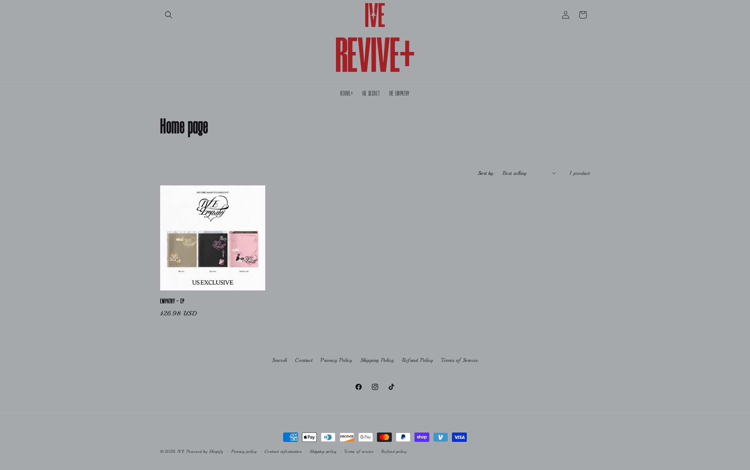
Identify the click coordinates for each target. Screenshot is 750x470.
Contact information (283, 451)
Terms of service (358, 451)
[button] (168, 14)
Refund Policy (417, 360)
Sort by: (486, 173)
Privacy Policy (336, 360)
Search (279, 360)
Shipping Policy (377, 360)
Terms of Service (459, 360)
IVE (181, 451)
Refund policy (394, 451)
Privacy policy (244, 451)
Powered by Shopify (204, 451)
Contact (303, 360)
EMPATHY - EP (172, 301)
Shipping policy (323, 451)
